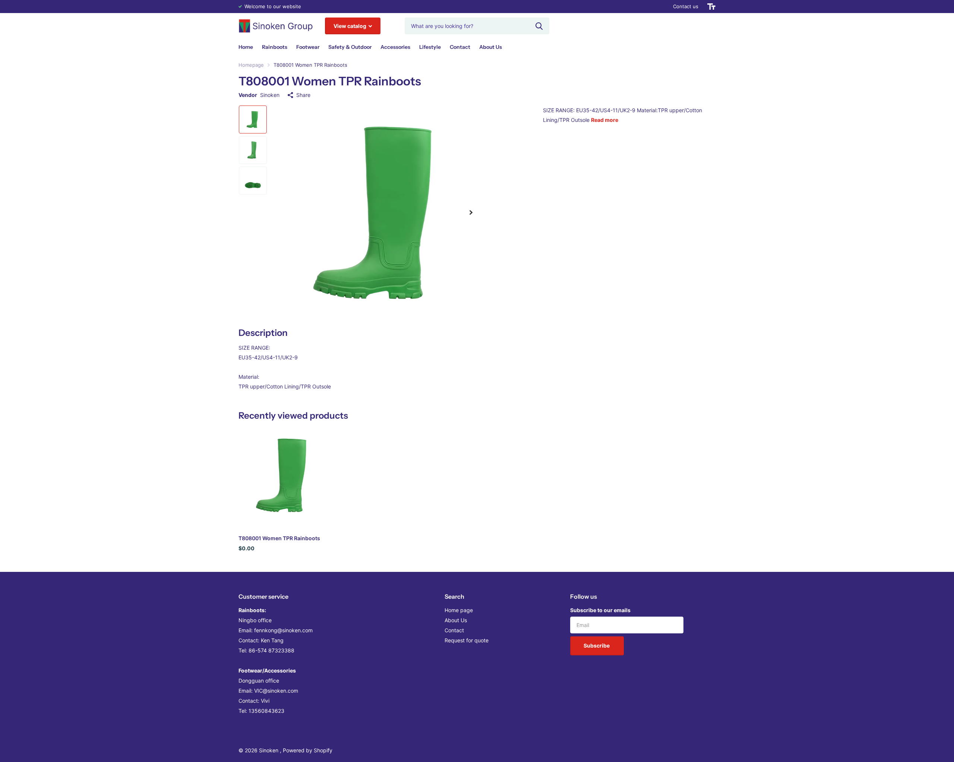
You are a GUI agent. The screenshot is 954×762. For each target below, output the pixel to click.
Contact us (685, 6)
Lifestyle (430, 47)
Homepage (251, 65)
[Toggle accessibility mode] (711, 6)
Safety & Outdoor (350, 47)
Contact (460, 47)
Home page (459, 610)
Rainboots (274, 47)
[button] (471, 212)
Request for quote (467, 640)
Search (454, 596)
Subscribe (597, 645)
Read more (604, 120)
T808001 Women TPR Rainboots (279, 538)
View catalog (350, 26)
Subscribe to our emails (600, 610)
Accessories (395, 47)
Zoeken (539, 26)
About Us (490, 47)
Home (245, 47)
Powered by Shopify (307, 750)
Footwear (307, 47)
